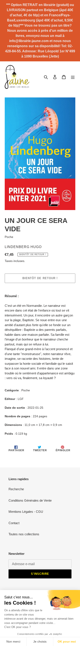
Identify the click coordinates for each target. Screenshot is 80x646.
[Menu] (72, 77)
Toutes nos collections (24, 534)
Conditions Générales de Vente (30, 500)
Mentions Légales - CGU (26, 511)
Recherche (16, 489)
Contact (14, 523)
